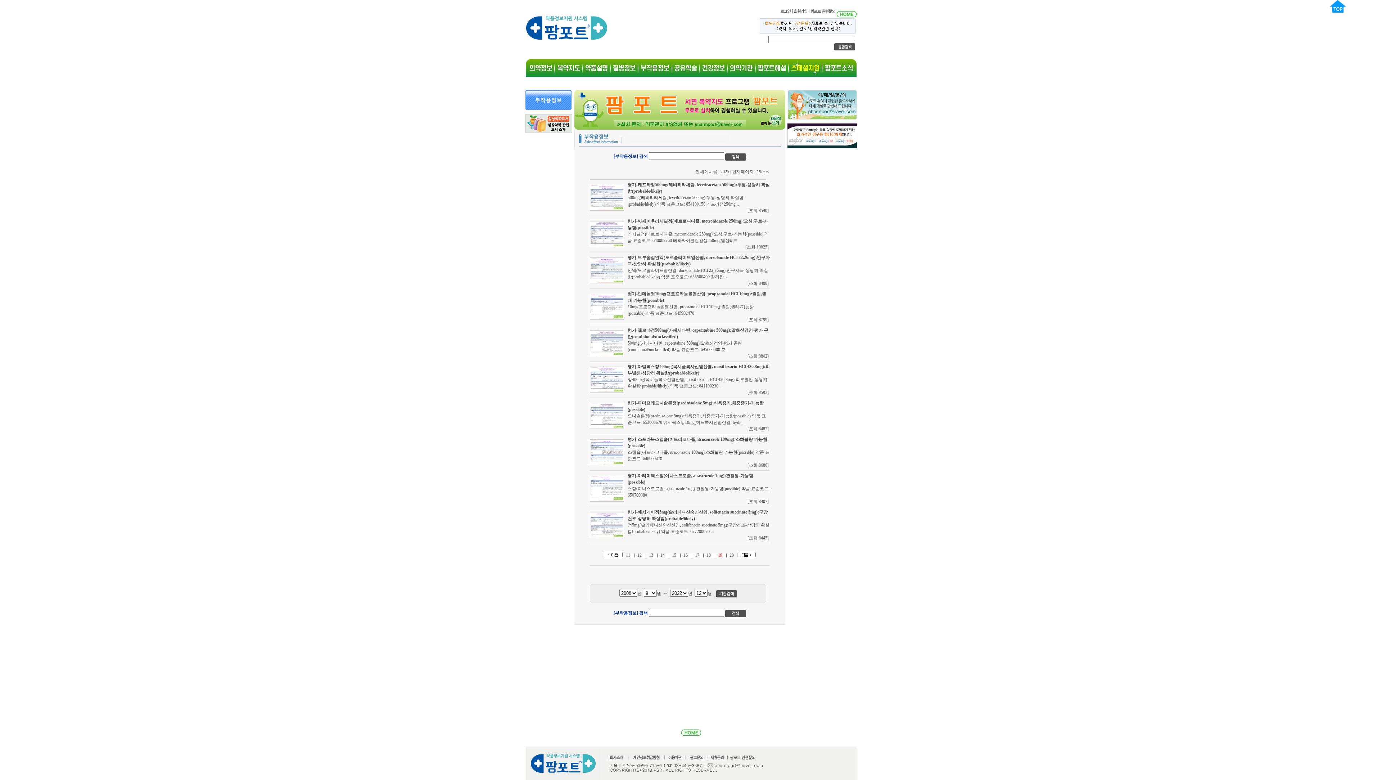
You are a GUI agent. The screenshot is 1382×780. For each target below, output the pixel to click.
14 (662, 555)
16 (685, 555)
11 (628, 555)
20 (732, 555)
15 (674, 555)
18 (708, 555)
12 (639, 555)
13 (651, 555)
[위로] (1338, 11)
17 (697, 555)
